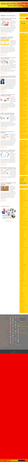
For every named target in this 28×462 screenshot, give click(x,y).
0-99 (23, 0)
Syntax (21, 295)
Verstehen (21, 310)
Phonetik (8, 1)
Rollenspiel (21, 278)
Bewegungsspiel (22, 268)
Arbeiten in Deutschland (23, 200)
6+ (20, 0)
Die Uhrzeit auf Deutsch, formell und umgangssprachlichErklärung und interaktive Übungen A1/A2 (23, 110)
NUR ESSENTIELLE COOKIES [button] (14, 460)
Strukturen (21, 210)
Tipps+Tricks (21, 299)
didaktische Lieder (22, 152)
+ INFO (5, 460)
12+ (21, 0)
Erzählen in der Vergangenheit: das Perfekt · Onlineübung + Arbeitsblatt (7, 114)
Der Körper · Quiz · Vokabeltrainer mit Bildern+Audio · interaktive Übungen (8, 151)
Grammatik (11, 1)
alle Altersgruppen (22, 193)
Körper (24, 157)
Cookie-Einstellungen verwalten (23, 326)
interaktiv (21, 156)
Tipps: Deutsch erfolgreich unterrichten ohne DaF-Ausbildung (8, 58)
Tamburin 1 (21, 254)
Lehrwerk (21, 243)
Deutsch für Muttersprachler (24, 221)
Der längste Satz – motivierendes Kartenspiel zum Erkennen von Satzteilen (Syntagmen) (7, 38)
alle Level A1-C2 (22, 285)
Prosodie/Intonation (22, 264)
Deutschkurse (21, 151)
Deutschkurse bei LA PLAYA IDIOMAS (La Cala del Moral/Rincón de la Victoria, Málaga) (8, 77)
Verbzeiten (21, 309)
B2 (20, 288)
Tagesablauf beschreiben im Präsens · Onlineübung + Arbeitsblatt (8, 95)
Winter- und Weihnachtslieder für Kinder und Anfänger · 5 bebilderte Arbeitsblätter (8, 183)
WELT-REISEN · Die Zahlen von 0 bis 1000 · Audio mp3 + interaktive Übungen (8, 168)
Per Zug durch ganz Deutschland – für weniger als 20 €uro (23, 60)
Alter (2, 12)
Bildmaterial (2, 1)
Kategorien (6, 0)
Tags (3, 0)
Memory (21, 274)
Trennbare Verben (22, 169)
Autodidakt (26, 145)
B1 (11, 0)
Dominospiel (22, 271)
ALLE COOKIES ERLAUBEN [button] (21, 460)
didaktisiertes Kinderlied (24, 207)
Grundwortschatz (23, 154)
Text (20, 298)
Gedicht (21, 236)
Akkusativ (23, 142)
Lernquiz (21, 307)
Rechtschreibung (22, 265)
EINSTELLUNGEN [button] (8, 460)
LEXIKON (21, 257)
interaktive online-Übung (23, 305)
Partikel (21, 261)
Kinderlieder (24, 156)
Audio (21, 203)
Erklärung (21, 232)
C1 (14, 0)
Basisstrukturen (22, 146)
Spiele (5, 1)
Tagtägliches (21, 296)
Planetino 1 (21, 251)
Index (21, 217)
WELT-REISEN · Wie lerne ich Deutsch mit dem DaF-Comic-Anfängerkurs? (23, 44)
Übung (25, 174)
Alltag (26, 142)
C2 (20, 291)
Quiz (21, 275)
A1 (8, 0)
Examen (21, 233)
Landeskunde (15, 1)
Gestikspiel (21, 153)
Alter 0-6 (18, 0)
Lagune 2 (21, 246)
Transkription (22, 211)
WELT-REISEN (22, 218)
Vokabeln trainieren (23, 171)
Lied (20, 206)
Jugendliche (22, 197)
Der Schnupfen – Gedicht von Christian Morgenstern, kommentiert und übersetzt (23, 93)
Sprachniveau (22, 281)
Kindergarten (22, 199)
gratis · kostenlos (22, 239)
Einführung (25, 152)
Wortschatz (22, 174)
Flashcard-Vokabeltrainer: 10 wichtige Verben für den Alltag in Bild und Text (24, 120)
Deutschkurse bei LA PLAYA (24, 225)
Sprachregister (22, 292)
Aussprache (22, 145)
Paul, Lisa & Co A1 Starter (23, 247)
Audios (25, 0)
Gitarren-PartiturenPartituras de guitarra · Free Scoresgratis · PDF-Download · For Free (24, 29)
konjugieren (21, 157)
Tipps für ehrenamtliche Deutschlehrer (23, 167)
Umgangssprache (22, 170)
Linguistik (21, 258)
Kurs (1, 0)
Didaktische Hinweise (23, 229)
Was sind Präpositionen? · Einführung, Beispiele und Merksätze (23, 101)
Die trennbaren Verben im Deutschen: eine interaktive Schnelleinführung (23, 36)
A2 (21, 142)
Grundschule (22, 196)
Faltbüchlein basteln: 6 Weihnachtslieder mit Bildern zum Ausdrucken (8, 19)
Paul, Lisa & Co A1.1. (23, 250)
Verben (25, 170)
